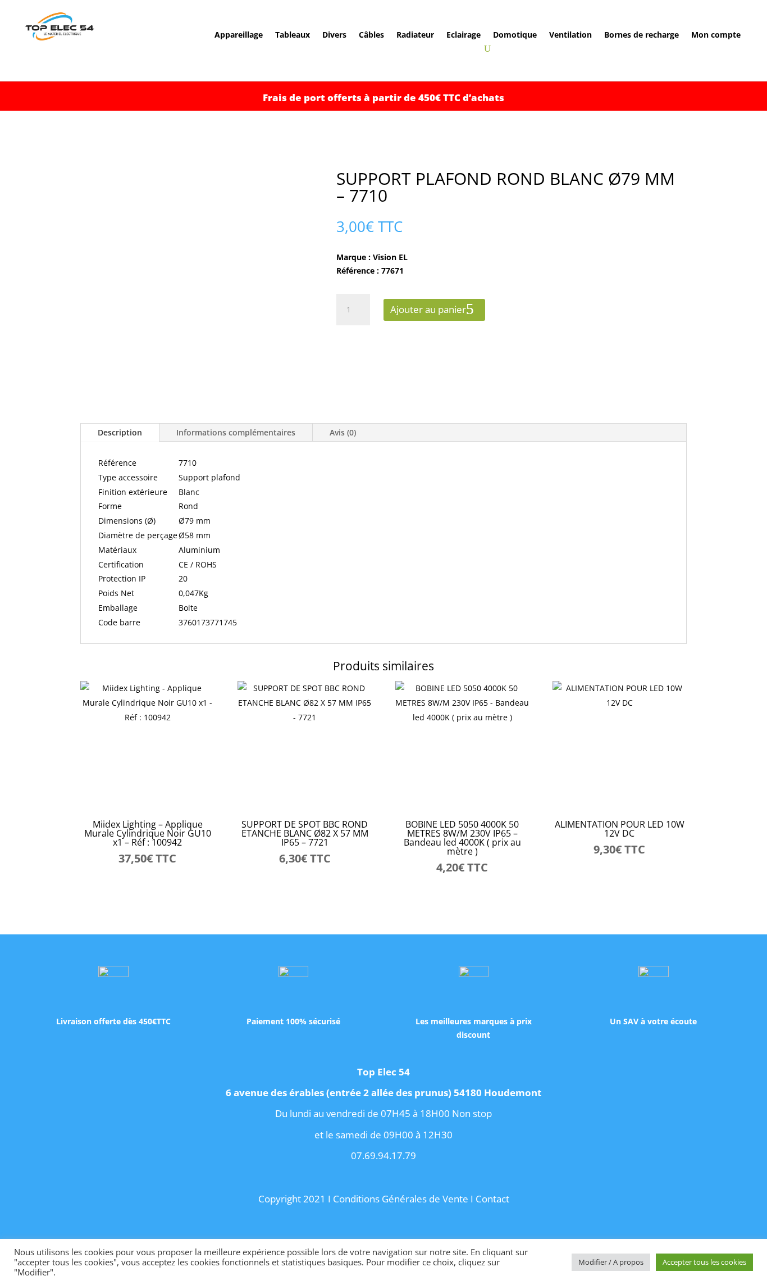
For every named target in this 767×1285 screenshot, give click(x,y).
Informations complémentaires (235, 432)
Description (120, 432)
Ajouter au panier (428, 309)
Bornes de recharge (641, 35)
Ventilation (570, 35)
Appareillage (238, 35)
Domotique (515, 35)
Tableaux (292, 35)
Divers (334, 35)
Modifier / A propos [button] (610, 1262)
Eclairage (463, 35)
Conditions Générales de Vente (400, 1198)
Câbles (371, 35)
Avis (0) (343, 432)
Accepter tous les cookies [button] (704, 1262)
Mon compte (716, 35)
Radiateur (415, 35)
